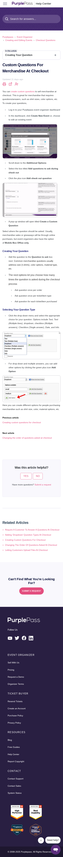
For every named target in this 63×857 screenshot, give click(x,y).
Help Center (13, 754)
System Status (15, 793)
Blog (10, 740)
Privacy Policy (14, 723)
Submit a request (43, 484)
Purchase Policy (15, 715)
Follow (17, 84)
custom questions (23, 91)
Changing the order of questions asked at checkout (31, 545)
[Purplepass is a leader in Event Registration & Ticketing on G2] (17, 812)
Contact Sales (14, 786)
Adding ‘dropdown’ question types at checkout (28, 535)
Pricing (11, 670)
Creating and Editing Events (18, 40)
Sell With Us (13, 662)
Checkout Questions (45, 40)
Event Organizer (25, 37)
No (38, 476)
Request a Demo (16, 677)
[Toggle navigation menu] (5, 3)
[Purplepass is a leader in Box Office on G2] (35, 812)
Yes (26, 476)
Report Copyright (16, 761)
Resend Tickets (15, 701)
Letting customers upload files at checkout (26, 550)
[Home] (31, 4)
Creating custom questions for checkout (25, 540)
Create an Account (17, 708)
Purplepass (7, 37)
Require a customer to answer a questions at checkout (32, 529)
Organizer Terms (16, 684)
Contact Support (15, 778)
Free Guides (14, 747)
